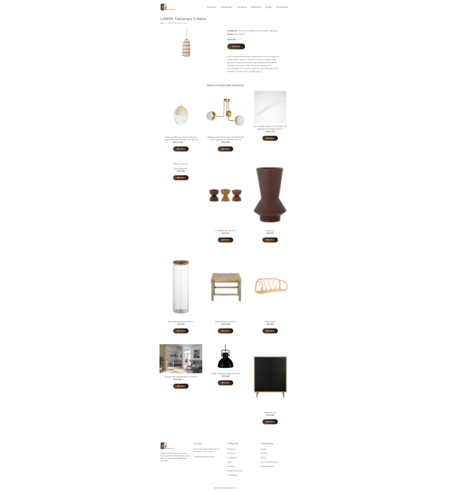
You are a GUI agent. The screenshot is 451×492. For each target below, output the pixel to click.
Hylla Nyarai (270, 321)
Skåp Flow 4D (270, 412)
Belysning (256, 7)
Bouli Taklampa (180, 168)
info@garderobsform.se (204, 457)
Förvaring (242, 7)
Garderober (226, 7)
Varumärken (282, 7)
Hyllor (229, 462)
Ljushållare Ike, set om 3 (225, 230)
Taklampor (273, 31)
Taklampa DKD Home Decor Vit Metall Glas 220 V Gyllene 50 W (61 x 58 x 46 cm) (225, 138)
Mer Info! (236, 46)
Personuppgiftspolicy (269, 462)
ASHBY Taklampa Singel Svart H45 (225, 373)
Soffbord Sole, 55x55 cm (225, 321)
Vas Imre (270, 230)
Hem (162, 23)
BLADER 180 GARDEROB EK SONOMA (181, 377)
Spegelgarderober (235, 471)
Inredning (211, 7)
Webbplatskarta (267, 466)
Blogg (268, 7)
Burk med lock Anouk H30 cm (180, 321)
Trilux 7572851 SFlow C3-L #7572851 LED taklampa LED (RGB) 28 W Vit (270, 127)
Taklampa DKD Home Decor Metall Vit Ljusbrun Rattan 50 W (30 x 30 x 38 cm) (181, 138)
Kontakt (264, 453)
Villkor (263, 458)
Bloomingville (262, 31)
